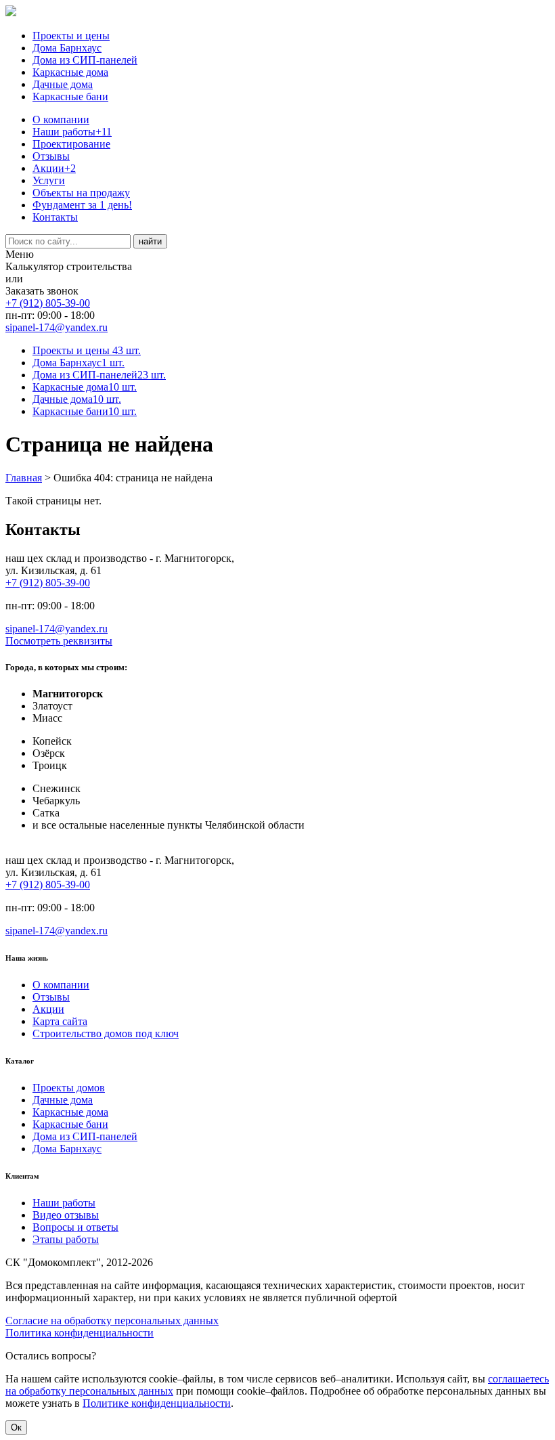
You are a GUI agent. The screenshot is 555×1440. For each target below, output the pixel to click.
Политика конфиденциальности (79, 1332)
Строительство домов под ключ (105, 1033)
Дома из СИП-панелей (84, 60)
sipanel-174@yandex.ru (56, 327)
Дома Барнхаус (67, 47)
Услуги (48, 180)
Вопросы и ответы (75, 1227)
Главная (23, 477)
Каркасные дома (70, 72)
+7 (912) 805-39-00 (47, 303)
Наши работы (72, 131)
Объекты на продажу (81, 192)
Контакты (55, 217)
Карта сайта (59, 1021)
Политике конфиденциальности (157, 1403)
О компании (60, 119)
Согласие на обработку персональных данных (112, 1320)
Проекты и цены (71, 35)
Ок (16, 1427)
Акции (54, 168)
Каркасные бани (70, 96)
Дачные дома (62, 84)
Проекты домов (68, 1087)
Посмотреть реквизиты (58, 641)
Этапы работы (65, 1239)
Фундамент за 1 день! (82, 205)
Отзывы (51, 156)
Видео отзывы (65, 1215)
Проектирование (71, 144)
